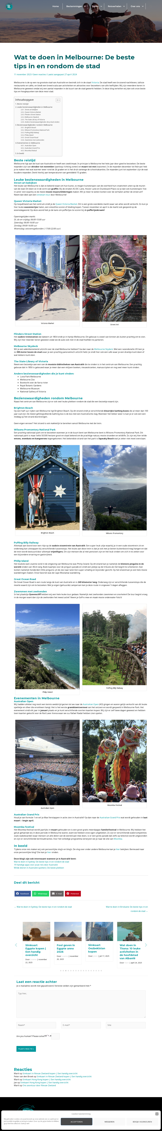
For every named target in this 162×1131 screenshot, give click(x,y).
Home (56, 6)
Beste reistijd (22, 104)
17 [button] (101, 970)
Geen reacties (39, 74)
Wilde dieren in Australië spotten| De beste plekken (39, 867)
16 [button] (98, 970)
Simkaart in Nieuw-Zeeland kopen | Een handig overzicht (50, 1073)
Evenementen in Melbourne (28, 143)
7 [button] (76, 970)
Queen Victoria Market (33, 112)
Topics (95, 6)
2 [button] (63, 970)
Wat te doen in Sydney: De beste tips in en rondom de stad (41, 861)
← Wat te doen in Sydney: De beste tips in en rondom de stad (43, 906)
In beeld (20, 153)
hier (118, 849)
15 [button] (96, 970)
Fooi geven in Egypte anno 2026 (63, 948)
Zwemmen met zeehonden (34, 140)
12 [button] (88, 970)
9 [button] (81, 970)
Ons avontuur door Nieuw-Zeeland (39, 1085)
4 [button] (68, 970)
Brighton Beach (30, 127)
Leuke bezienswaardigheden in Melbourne (35, 107)
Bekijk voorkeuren (142, 1121)
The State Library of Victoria (35, 120)
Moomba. (118, 838)
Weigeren (109, 1121)
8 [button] (78, 970)
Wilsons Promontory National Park (37, 130)
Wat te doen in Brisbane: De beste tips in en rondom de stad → (127, 907)
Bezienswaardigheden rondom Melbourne (35, 125)
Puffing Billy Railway (32, 133)
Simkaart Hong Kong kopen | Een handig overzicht (47, 1079)
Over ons (135, 6)
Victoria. (95, 82)
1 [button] (60, 970)
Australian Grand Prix (32, 148)
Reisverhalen (114, 6)
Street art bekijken (31, 110)
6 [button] (73, 970)
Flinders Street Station (32, 114)
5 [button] (71, 970)
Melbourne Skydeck (32, 117)
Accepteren (77, 1121)
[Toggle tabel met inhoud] (57, 100)
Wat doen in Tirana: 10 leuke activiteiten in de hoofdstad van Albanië (127, 952)
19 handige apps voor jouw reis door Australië (36, 864)
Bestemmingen (74, 6)
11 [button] (86, 970)
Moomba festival (31, 151)
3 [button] (65, 970)
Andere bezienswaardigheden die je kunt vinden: (42, 122)
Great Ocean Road (31, 137)
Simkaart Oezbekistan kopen (94, 948)
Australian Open (30, 145)
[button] (157, 1114)
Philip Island (29, 135)
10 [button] (83, 970)
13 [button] (91, 970)
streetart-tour (43, 194)
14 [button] (93, 970)
